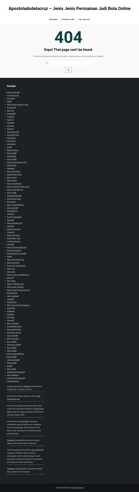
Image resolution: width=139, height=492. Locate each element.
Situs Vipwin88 (12, 339)
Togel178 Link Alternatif (16, 266)
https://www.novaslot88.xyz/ (18, 275)
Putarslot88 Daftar (14, 326)
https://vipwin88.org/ (15, 190)
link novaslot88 (13, 323)
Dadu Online (11, 165)
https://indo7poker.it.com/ (17, 162)
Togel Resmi (11, 302)
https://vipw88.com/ (15, 223)
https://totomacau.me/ (16, 260)
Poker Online (12, 181)
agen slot (10, 111)
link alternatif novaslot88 (16, 254)
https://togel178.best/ (15, 287)
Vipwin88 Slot (12, 211)
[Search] (68, 70)
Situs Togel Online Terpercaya (18, 305)
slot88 (9, 102)
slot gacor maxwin (14, 333)
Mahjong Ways (12, 150)
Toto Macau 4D (13, 95)
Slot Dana (11, 317)
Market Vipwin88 (13, 92)
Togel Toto (11, 308)
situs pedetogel (13, 375)
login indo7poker (13, 235)
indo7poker (11, 144)
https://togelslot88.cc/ (15, 205)
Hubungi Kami (68, 19)
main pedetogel (13, 296)
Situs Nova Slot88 (14, 345)
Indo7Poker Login (13, 238)
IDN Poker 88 (12, 293)
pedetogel (10, 168)
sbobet (9, 366)
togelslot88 (11, 114)
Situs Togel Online (14, 250)
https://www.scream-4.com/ (17, 105)
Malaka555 (11, 202)
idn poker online (13, 132)
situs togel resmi (13, 263)
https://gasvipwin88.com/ (17, 247)
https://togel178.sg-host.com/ (18, 290)
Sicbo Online (12, 178)
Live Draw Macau (13, 241)
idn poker (10, 126)
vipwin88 (10, 123)
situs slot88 (11, 369)
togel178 (10, 120)
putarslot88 (11, 108)
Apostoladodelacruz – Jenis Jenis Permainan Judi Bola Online (70, 8)
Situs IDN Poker (13, 135)
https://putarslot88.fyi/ (16, 354)
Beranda (53, 19)
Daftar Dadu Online (14, 174)
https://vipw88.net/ (14, 184)
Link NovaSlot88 (13, 360)
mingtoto (10, 314)
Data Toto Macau (13, 171)
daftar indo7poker (14, 229)
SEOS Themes (77, 488)
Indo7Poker (11, 138)
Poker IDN (11, 232)
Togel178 (10, 214)
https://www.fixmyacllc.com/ (18, 187)
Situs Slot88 (11, 193)
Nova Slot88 (11, 342)
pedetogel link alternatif (16, 372)
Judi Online (84, 19)
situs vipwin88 (12, 208)
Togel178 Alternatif (14, 217)
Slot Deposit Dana (14, 199)
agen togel (11, 272)
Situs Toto (11, 269)
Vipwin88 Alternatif (14, 196)
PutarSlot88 (11, 156)
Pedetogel (11, 311)
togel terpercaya (13, 381)
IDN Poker (24, 421)
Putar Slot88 (12, 153)
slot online (11, 98)
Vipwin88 (10, 117)
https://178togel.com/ (15, 284)
